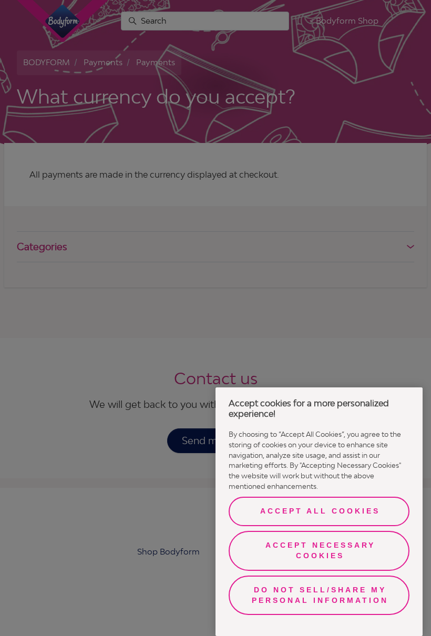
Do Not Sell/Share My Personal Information (320, 595)
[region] (319, 511)
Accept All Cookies (320, 511)
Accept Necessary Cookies (320, 550)
